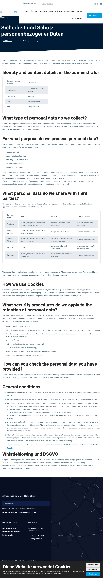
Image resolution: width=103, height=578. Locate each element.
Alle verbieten (93, 565)
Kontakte (80, 11)
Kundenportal (77, 19)
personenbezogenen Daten (29, 508)
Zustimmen (93, 574)
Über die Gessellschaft (9, 528)
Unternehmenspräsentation (11, 531)
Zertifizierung (69, 11)
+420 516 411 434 (37, 536)
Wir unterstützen (55, 11)
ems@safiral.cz (36, 539)
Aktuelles (43, 11)
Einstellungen (93, 569)
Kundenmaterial (7, 535)
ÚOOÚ (10, 448)
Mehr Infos (57, 573)
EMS (26, 11)
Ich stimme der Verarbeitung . (20, 508)
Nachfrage (93, 15)
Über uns (34, 11)
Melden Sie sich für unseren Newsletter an (19, 512)
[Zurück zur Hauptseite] (8, 12)
